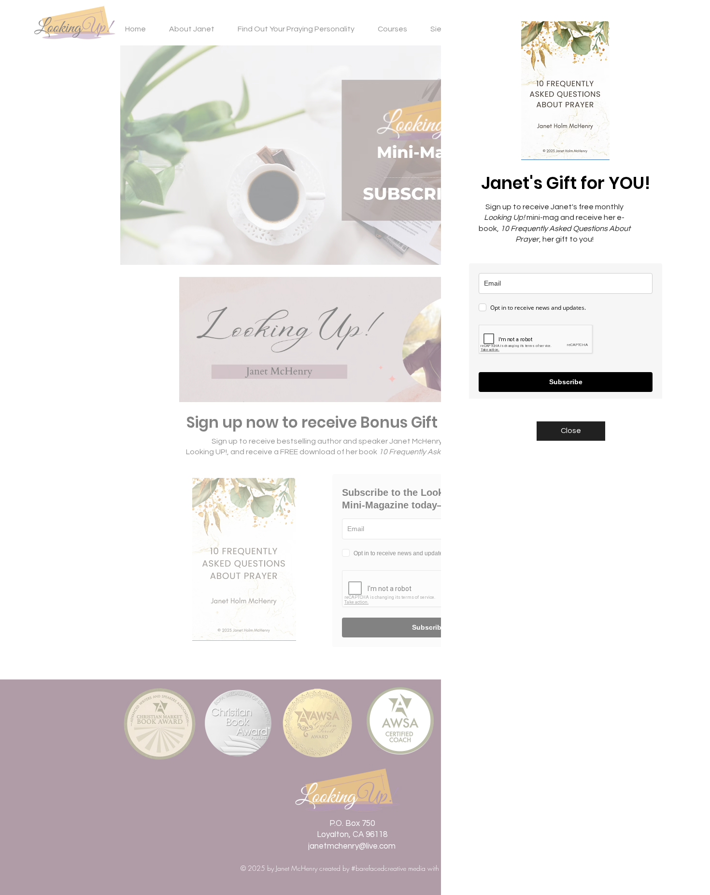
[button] (571, 431)
